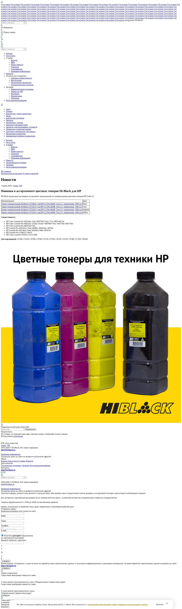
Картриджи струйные (15, 118)
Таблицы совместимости (21, 78)
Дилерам (9, 87)
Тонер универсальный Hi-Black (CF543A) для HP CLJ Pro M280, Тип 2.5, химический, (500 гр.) (41, 210)
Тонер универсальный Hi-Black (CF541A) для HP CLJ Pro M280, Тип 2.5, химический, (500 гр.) (41, 207)
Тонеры (9, 111)
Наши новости (17, 65)
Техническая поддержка (16, 76)
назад (8, 109)
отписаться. (18, 436)
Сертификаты (17, 69)
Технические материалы (21, 83)
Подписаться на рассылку (12, 173)
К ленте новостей (30, 173)
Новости (9, 74)
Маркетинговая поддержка (22, 89)
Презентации (16, 96)
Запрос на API (17, 91)
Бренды (14, 60)
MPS (13, 62)
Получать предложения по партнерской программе (17, 537)
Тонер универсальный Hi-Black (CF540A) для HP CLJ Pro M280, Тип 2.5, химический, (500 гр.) (41, 204)
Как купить (13, 461)
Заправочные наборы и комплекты (20, 136)
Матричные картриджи (16, 134)
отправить (6, 561)
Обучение (15, 98)
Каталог (9, 53)
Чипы (8, 116)
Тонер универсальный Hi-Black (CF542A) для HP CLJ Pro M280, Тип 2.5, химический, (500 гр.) (41, 212)
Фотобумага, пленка (14, 123)
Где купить (5, 4)
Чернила (9, 120)
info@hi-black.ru (7, 484)
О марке (9, 58)
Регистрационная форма (16, 100)
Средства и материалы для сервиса (20, 131)
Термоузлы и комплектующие (18, 129)
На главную (6, 171)
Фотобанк (15, 94)
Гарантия (15, 67)
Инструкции (16, 80)
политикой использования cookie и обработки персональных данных (118, 605)
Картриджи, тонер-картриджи (18, 114)
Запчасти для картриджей (17, 125)
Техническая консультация (22, 85)
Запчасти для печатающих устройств (21, 127)
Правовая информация (20, 71)
